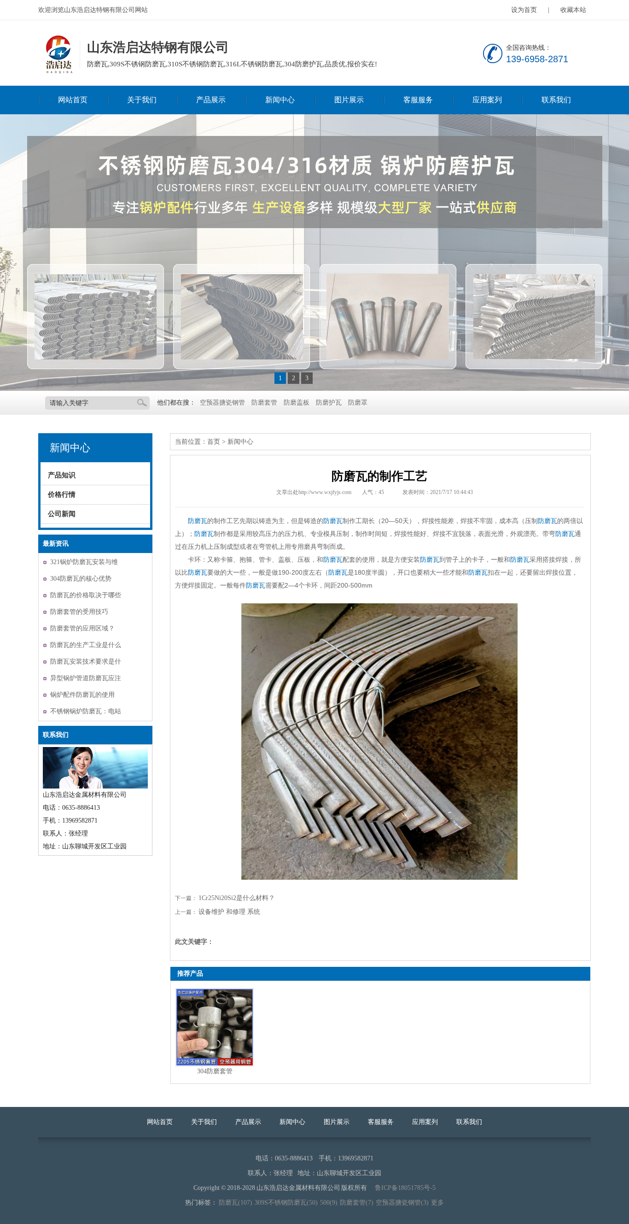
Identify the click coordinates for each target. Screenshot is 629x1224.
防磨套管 (264, 402)
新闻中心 (280, 100)
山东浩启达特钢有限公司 (58, 55)
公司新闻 (62, 514)
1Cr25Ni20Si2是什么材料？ (236, 897)
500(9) (329, 1202)
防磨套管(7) (356, 1202)
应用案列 (487, 100)
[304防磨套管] (214, 1027)
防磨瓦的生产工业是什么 (85, 644)
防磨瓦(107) (235, 1202)
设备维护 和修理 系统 (229, 911)
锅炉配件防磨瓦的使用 (82, 694)
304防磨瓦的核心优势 (80, 578)
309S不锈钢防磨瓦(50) (286, 1202)
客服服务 (418, 100)
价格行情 (62, 494)
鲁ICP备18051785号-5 (405, 1187)
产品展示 (211, 100)
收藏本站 (573, 9)
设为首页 (524, 9)
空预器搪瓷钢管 (222, 402)
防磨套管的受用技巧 (79, 611)
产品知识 (62, 475)
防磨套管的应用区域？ (82, 628)
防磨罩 (357, 402)
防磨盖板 (296, 402)
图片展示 (349, 100)
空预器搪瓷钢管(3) (402, 1202)
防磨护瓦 (329, 402)
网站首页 (72, 100)
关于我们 (142, 100)
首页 (213, 441)
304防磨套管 (215, 1071)
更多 (437, 1202)
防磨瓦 (197, 520)
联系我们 (556, 100)
